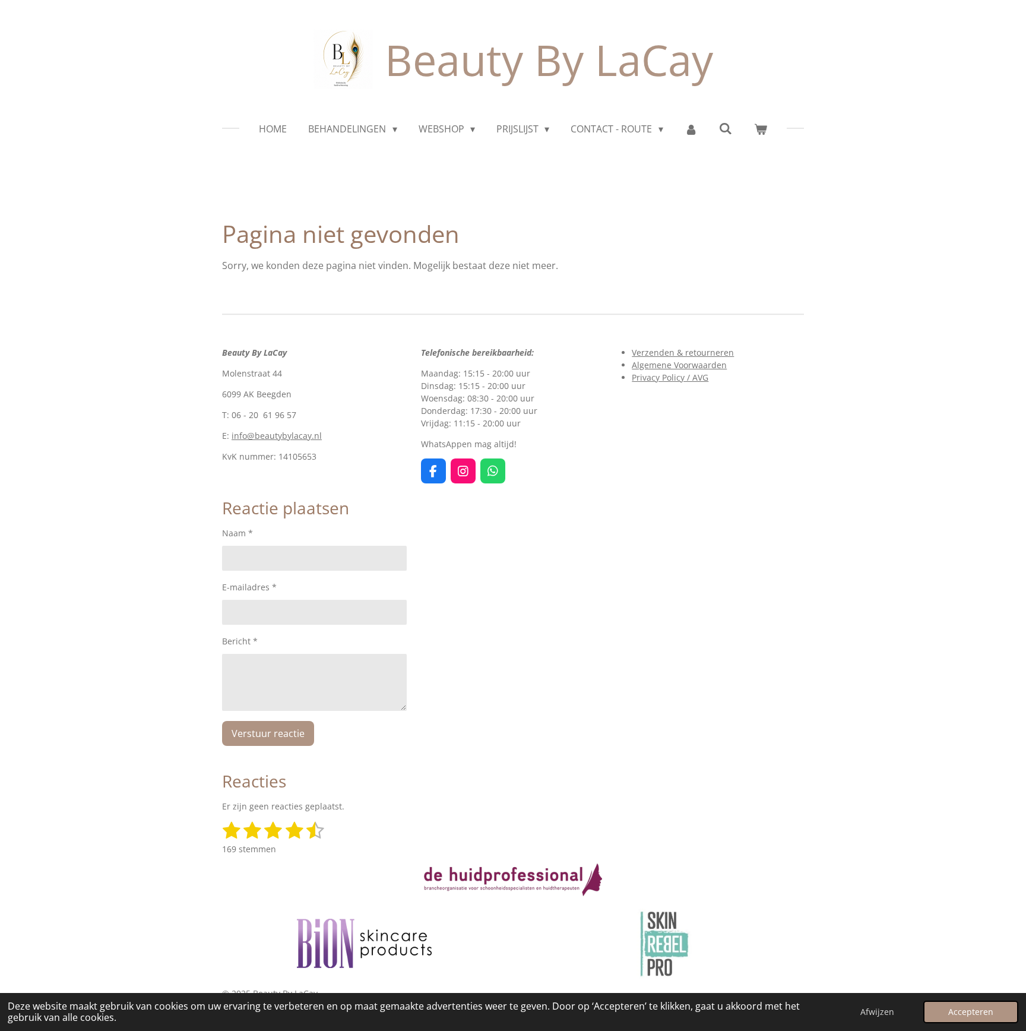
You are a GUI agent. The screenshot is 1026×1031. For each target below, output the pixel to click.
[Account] (691, 129)
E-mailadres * (249, 587)
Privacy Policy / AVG (670, 377)
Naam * (237, 533)
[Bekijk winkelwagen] (760, 129)
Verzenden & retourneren (683, 352)
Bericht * (240, 641)
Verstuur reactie (268, 733)
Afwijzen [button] (877, 1011)
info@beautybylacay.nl (277, 435)
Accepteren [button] (970, 1011)
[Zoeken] (725, 128)
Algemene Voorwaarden (679, 365)
